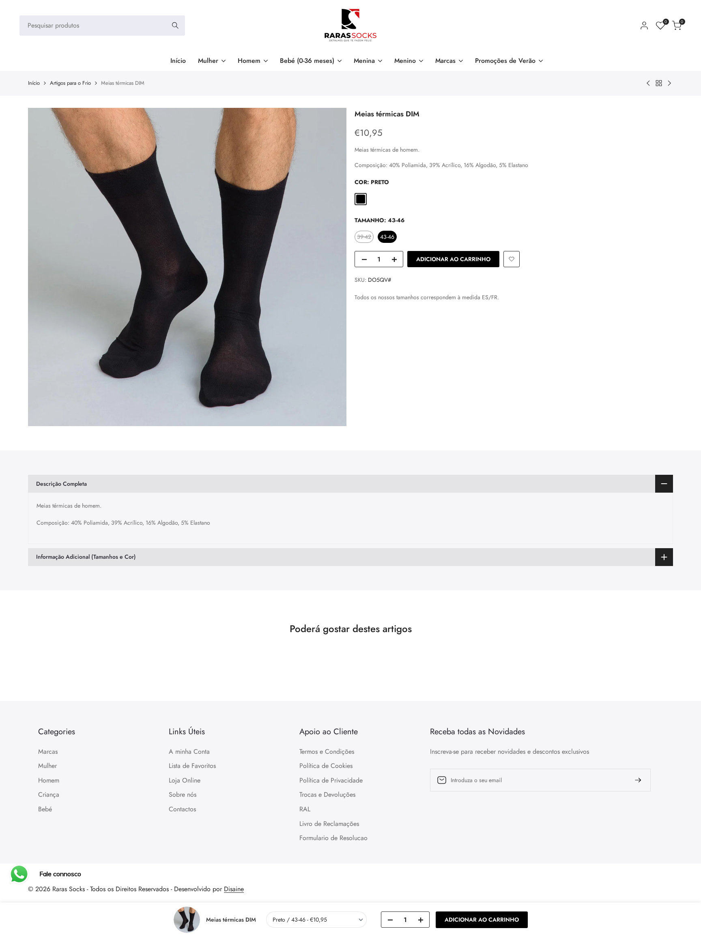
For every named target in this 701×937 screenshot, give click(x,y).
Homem (48, 780)
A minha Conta (189, 751)
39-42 (365, 237)
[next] (649, 680)
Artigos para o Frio (70, 83)
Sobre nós (182, 794)
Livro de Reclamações (329, 823)
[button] (511, 259)
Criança (48, 794)
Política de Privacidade (331, 780)
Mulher (47, 765)
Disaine (234, 889)
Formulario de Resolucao (333, 838)
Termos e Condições (326, 751)
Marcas (48, 751)
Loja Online (184, 780)
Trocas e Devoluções (327, 794)
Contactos (182, 809)
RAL (304, 809)
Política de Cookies (326, 765)
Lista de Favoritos (192, 765)
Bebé (45, 809)
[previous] (52, 680)
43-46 (387, 237)
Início (34, 83)
